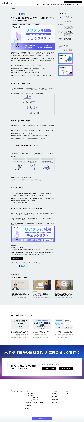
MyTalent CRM (29, 393)
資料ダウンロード (69, 391)
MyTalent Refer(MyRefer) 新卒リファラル (35, 399)
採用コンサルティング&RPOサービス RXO (34, 402)
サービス (27, 391)
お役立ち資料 (14, 24)
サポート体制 (28, 405)
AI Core (27, 408)
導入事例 (54, 393)
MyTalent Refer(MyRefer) (32, 397)
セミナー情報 (54, 396)
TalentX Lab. (55, 405)
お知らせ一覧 (54, 402)
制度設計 (29, 24)
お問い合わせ (68, 393)
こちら (34, 254)
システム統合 (54, 391)
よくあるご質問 (55, 399)
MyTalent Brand (29, 395)
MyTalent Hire (29, 401)
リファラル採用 (22, 24)
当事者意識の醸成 (36, 24)
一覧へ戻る (14, 8)
